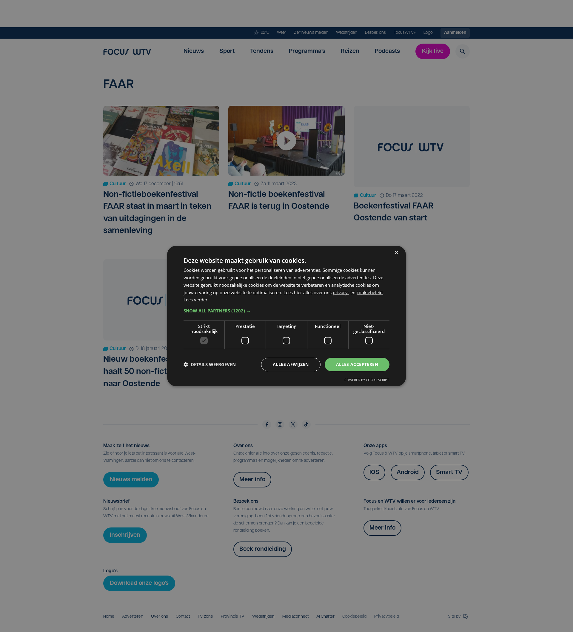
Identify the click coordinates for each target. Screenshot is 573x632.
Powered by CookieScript (366, 380)
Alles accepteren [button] (357, 364)
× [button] (396, 253)
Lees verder (195, 300)
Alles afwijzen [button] (291, 364)
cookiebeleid (370, 292)
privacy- (341, 292)
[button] (286, 310)
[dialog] (286, 316)
